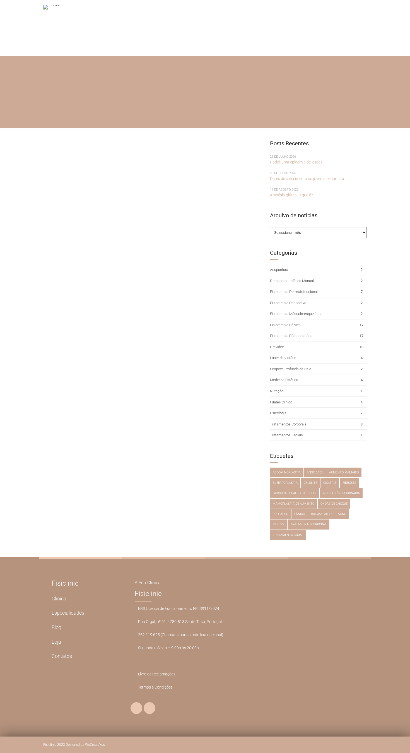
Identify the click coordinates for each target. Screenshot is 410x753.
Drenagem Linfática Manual (292, 281)
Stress (278, 524)
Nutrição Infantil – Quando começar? (122, 195)
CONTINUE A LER (63, 235)
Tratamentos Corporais (288, 424)
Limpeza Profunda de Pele (290, 369)
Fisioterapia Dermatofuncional (294, 292)
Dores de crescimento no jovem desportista (307, 178)
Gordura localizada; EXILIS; (294, 493)
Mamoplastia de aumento (293, 504)
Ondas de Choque (334, 504)
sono (342, 514)
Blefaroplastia (285, 483)
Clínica (59, 599)
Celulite (310, 483)
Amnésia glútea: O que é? (291, 195)
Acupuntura (279, 270)
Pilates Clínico (281, 402)
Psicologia (278, 413)
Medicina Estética (284, 380)
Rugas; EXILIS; (321, 514)
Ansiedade (315, 472)
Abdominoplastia (287, 472)
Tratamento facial (288, 535)
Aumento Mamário (344, 472)
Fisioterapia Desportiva (288, 303)
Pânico (299, 514)
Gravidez (277, 347)
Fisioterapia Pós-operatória (291, 336)
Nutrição (58, 177)
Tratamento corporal (308, 524)
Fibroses (349, 483)
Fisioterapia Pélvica (285, 325)
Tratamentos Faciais (286, 435)
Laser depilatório (283, 358)
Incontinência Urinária (341, 493)
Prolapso (280, 514)
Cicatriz (329, 483)
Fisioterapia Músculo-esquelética (296, 314)
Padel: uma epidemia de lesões (296, 162)
